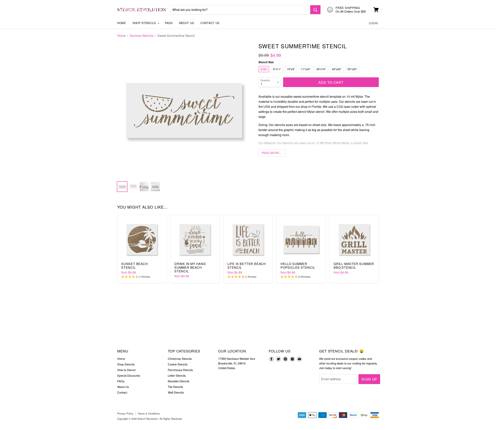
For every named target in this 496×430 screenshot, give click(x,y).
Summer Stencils (141, 35)
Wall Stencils (176, 392)
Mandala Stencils (178, 381)
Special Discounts (128, 375)
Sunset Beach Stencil (134, 266)
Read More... (272, 153)
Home (121, 23)
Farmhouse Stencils (180, 370)
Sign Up (369, 379)
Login (373, 23)
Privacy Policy (125, 413)
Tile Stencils (175, 387)
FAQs (169, 23)
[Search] (315, 9)
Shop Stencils (145, 23)
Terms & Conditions (149, 413)
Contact (122, 392)
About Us (186, 23)
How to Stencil (126, 370)
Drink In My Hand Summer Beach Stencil (190, 267)
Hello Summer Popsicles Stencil (298, 266)
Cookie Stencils (178, 364)
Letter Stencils (177, 375)
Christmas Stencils (180, 359)
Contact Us (210, 23)
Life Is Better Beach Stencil (246, 266)
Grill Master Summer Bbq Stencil (354, 266)
